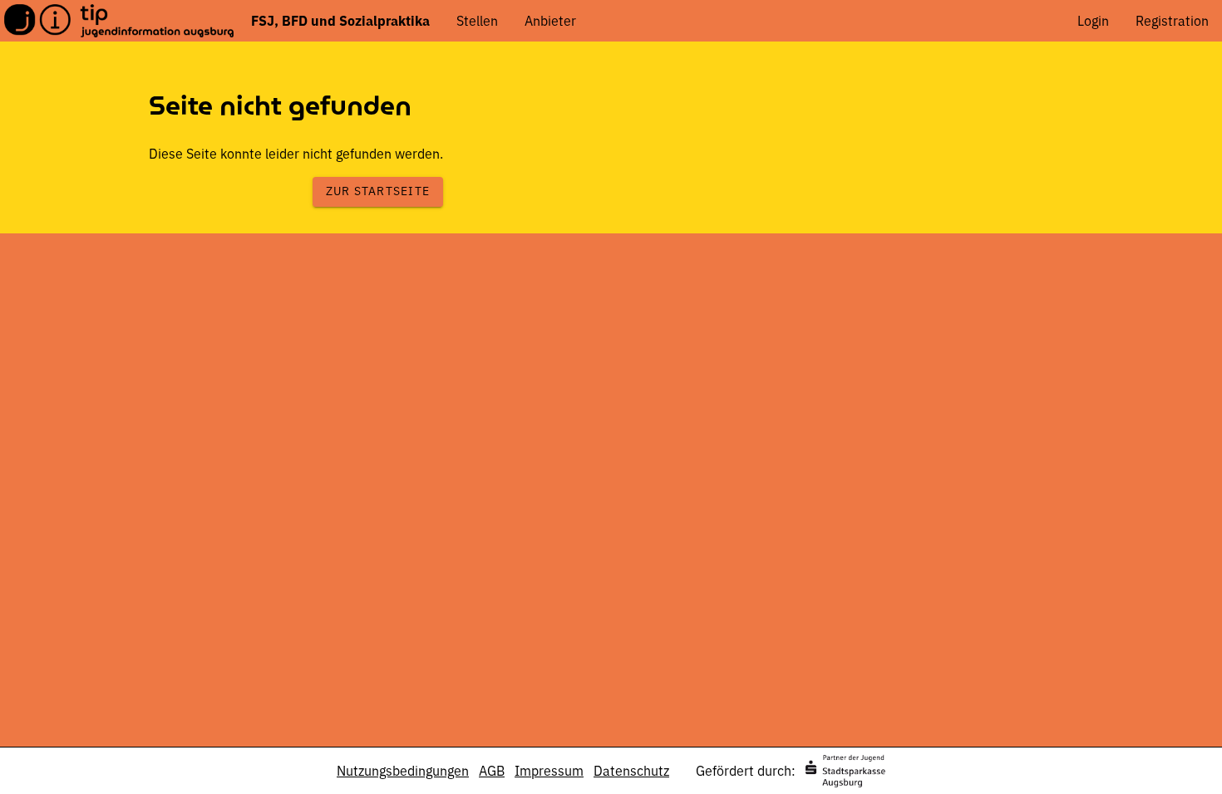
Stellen (477, 20)
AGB (492, 770)
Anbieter (550, 20)
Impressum (549, 770)
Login (1093, 20)
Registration (1172, 20)
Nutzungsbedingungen (403, 770)
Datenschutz (631, 770)
